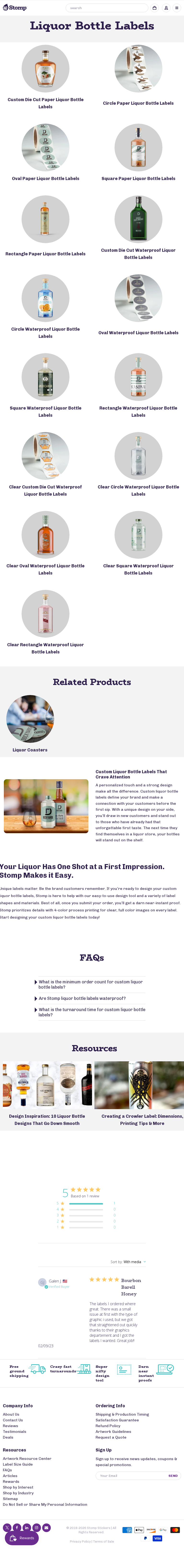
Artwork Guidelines (113, 1431)
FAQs (7, 1470)
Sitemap (10, 1498)
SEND (173, 1476)
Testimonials (14, 1431)
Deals (8, 1437)
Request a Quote (111, 1437)
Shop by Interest (18, 1487)
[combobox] (107, 8)
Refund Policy (108, 1426)
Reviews (10, 1426)
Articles (10, 1475)
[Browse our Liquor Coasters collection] (30, 719)
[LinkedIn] (27, 1527)
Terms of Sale (103, 1541)
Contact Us (13, 1420)
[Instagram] (36, 1527)
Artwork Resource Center (27, 1458)
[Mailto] (46, 1527)
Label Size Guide (18, 1464)
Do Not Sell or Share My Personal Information (45, 1504)
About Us (11, 1414)
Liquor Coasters (30, 750)
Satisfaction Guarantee (117, 1420)
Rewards (11, 1481)
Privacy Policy (80, 1541)
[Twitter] (7, 1527)
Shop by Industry (18, 1493)
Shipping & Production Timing (122, 1414)
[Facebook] (17, 1527)
